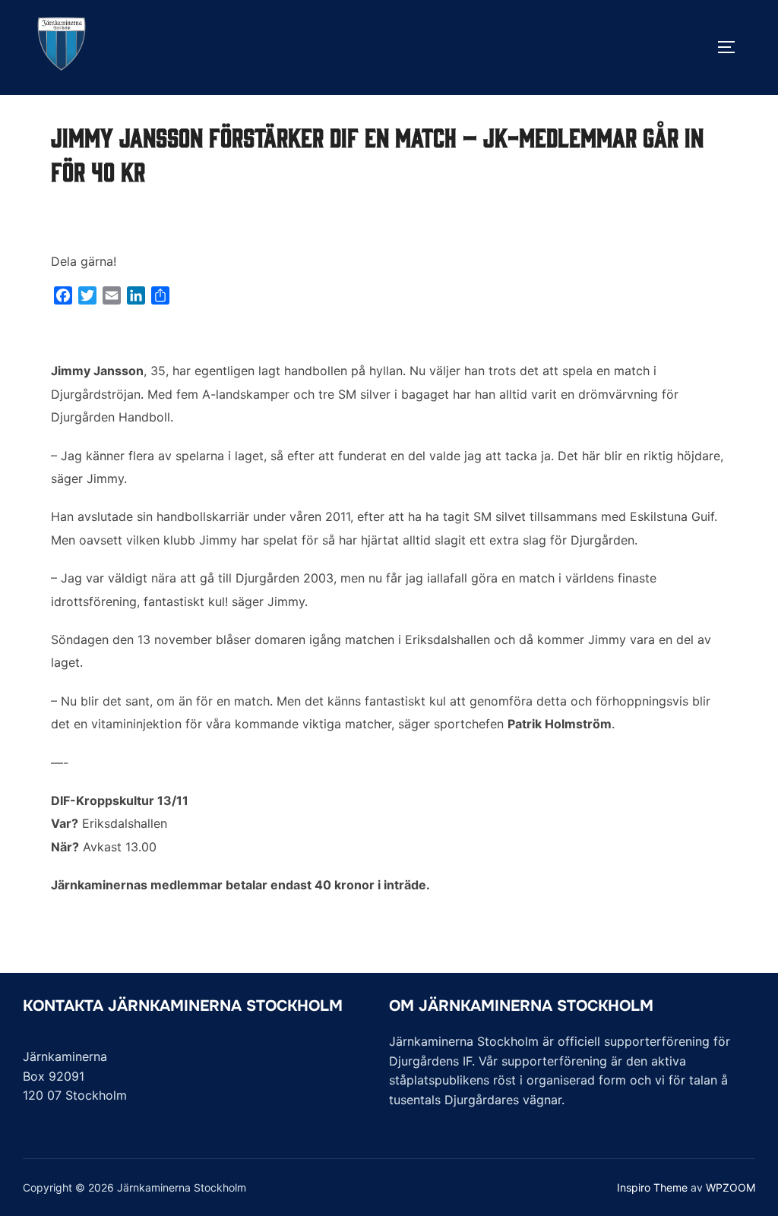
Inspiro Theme (652, 1187)
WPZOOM (730, 1187)
